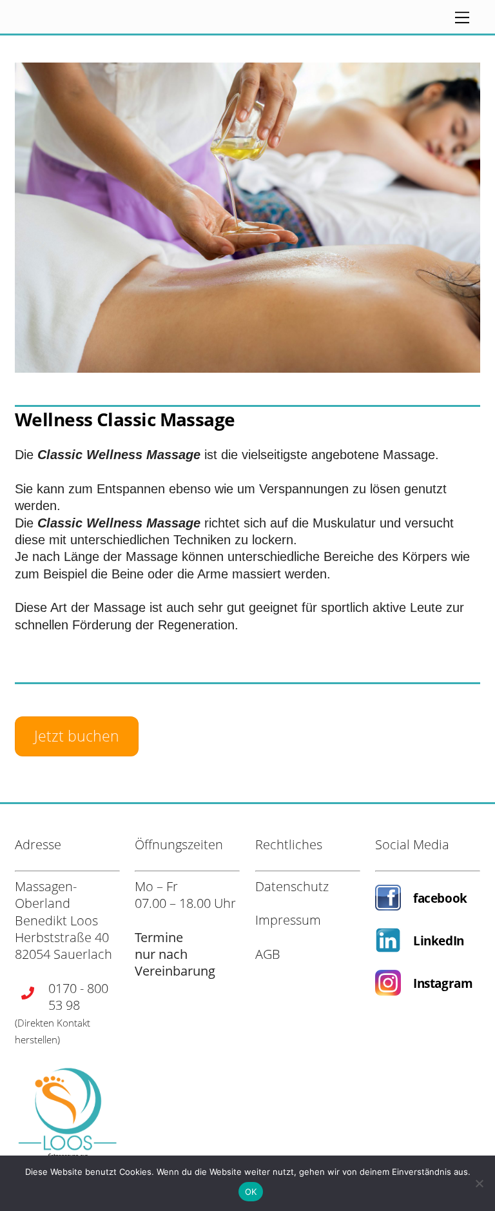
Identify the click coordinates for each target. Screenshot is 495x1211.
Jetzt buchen (76, 735)
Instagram (443, 983)
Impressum (288, 920)
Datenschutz (292, 886)
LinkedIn (438, 940)
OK (251, 1191)
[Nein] (478, 1183)
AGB (267, 954)
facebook (440, 898)
